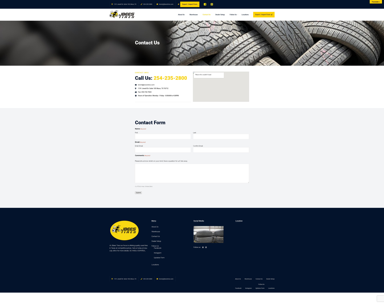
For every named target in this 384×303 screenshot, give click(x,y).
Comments (142, 155)
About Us (181, 15)
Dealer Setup (220, 15)
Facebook (157, 248)
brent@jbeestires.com (166, 4)
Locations (245, 15)
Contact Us (206, 15)
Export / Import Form (262, 14)
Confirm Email (198, 146)
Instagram (157, 253)
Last (194, 133)
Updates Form (159, 258)
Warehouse (194, 15)
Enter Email (139, 146)
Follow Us (233, 15)
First (136, 133)
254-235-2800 (147, 4)
